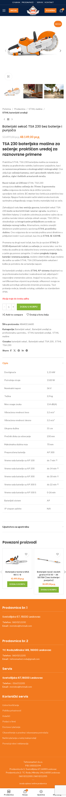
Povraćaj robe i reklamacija (15, 743)
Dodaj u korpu (28, 306)
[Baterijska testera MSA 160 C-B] (17, 559)
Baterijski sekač (23, 329)
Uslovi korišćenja (10, 705)
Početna (6, 109)
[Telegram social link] (27, 350)
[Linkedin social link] (23, 350)
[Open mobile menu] (4, 10)
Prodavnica (19, 109)
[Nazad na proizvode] (8, 119)
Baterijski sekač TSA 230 (41, 341)
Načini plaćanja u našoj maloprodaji (19, 738)
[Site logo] (33, 10)
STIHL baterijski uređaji (15, 112)
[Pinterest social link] (19, 350)
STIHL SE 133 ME (52, 235)
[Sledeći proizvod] (12, 119)
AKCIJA (13, 10)
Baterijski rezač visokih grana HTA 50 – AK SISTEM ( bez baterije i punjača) (48, 576)
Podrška (50, 10)
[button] (5, 51)
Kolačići (6, 716)
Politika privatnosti (11, 710)
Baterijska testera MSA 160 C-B (17, 573)
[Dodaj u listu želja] (26, 554)
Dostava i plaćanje (11, 727)
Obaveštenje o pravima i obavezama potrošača (25, 732)
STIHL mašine (35, 109)
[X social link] (14, 350)
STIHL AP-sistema (40, 270)
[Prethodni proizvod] (4, 119)
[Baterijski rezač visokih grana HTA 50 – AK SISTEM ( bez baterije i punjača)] (49, 559)
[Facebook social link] (10, 350)
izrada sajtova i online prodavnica (33, 783)
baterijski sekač (19, 341)
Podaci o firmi (9, 721)
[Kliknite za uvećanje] (8, 76)
